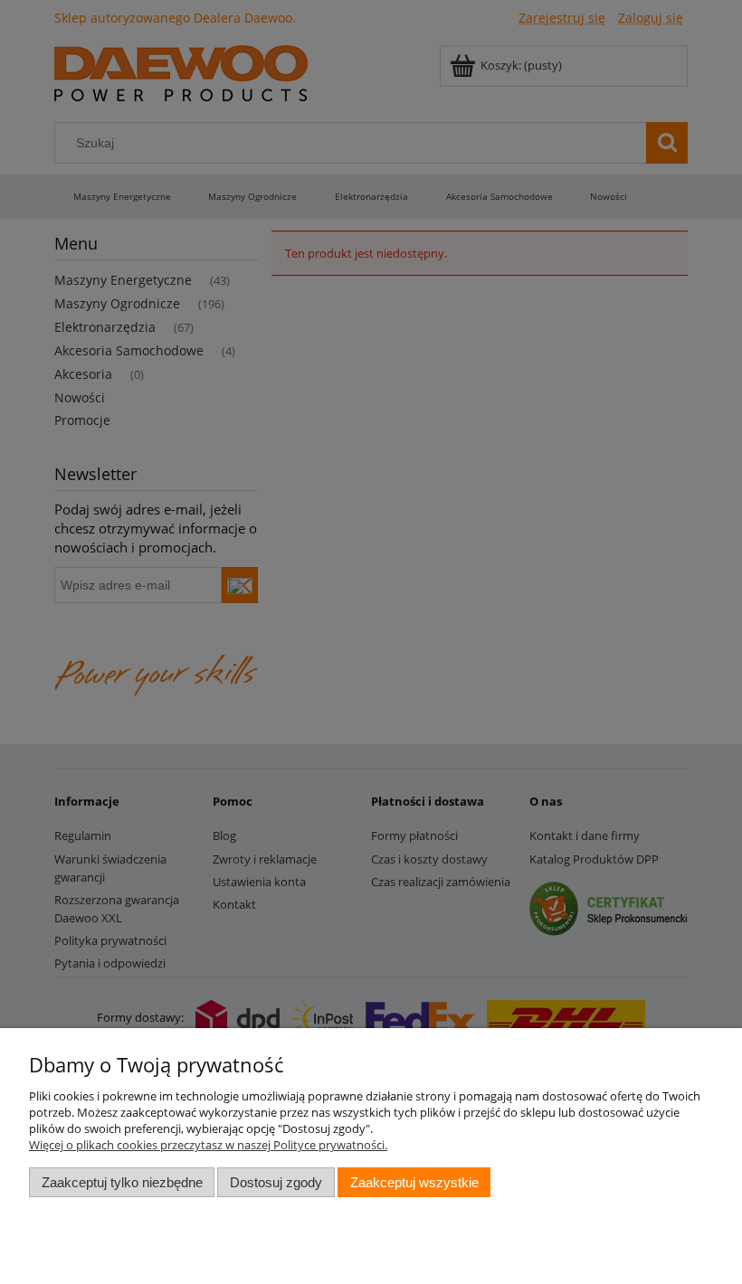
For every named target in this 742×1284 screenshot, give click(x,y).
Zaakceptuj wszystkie (414, 1182)
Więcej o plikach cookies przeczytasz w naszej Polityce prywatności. (208, 1145)
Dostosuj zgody (276, 1182)
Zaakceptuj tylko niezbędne (122, 1182)
